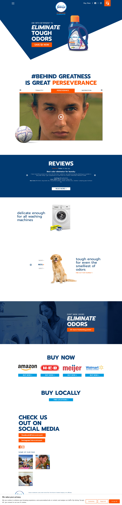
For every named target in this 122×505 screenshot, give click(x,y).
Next (102, 90)
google (61, 252)
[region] (61, 499)
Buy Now (87, 3)
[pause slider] (30, 264)
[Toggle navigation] (13, 3)
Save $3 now (41, 44)
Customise (91, 501)
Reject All (103, 501)
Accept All (114, 501)
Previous (20, 90)
